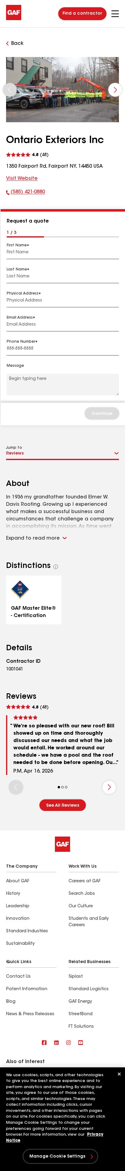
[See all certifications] (55, 566)
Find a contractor (82, 14)
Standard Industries (27, 931)
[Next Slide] (115, 90)
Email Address (20, 318)
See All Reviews (62, 806)
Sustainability (20, 944)
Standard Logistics (89, 989)
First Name (17, 245)
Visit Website (22, 178)
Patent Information (26, 989)
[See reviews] (27, 154)
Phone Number (21, 342)
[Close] (119, 1074)
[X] (56, 1043)
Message (15, 366)
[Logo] (13, 18)
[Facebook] (44, 1043)
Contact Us (18, 977)
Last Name (17, 269)
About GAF (17, 881)
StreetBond (81, 1014)
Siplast (76, 977)
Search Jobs (82, 894)
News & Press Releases (30, 1014)
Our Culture (81, 906)
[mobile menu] (115, 13)
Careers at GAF (84, 881)
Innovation (17, 919)
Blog (10, 1002)
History (13, 894)
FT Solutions (81, 1027)
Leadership (17, 906)
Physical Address (23, 293)
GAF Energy (80, 1002)
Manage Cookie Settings (57, 1157)
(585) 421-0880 (25, 193)
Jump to (14, 448)
